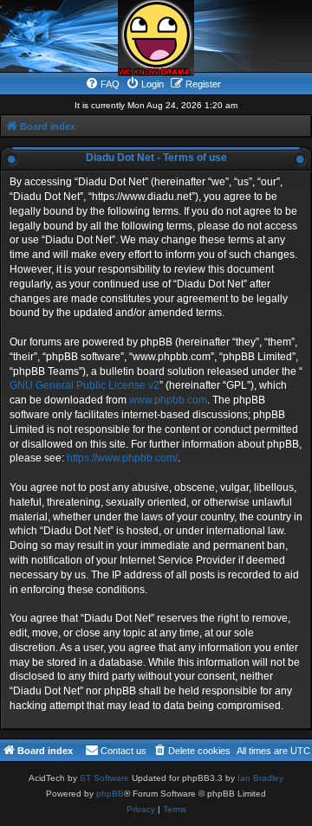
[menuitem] (102, 84)
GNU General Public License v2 (84, 385)
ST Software (104, 778)
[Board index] (156, 38)
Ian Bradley (260, 778)
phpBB (110, 793)
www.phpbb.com (168, 400)
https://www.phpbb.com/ (122, 458)
